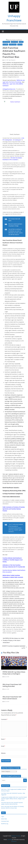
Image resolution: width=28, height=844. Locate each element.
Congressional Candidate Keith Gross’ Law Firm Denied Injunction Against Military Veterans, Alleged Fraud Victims (14, 798)
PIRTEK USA (20, 44)
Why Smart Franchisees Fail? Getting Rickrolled (12, 685)
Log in (2, 816)
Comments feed (5, 821)
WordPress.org (4, 823)
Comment (4, 719)
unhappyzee (12, 60)
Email (3, 746)
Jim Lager (21, 41)
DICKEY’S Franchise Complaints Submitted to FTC (13, 647)
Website (3, 753)
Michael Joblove (12, 44)
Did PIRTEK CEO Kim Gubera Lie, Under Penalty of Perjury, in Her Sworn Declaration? (13, 640)
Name (3, 739)
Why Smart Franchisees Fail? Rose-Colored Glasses (12, 698)
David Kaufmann (6, 41)
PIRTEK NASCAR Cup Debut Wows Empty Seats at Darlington (14, 673)
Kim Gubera (5, 44)
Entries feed (4, 819)
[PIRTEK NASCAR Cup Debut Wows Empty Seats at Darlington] (14, 657)
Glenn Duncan (14, 41)
